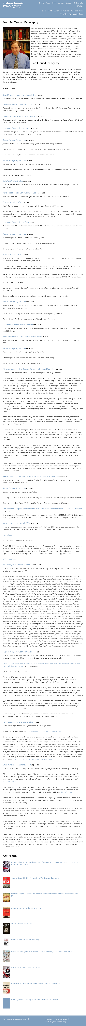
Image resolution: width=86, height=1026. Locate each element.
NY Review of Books (10, 559)
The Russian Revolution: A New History (25, 940)
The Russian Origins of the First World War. (26, 908)
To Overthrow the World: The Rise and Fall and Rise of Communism (35, 983)
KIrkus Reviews (66, 792)
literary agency (13, 4)
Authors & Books (77, 11)
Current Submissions (61, 11)
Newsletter (79, 3)
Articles (61, 3)
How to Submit (46, 11)
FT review (78, 663)
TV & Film (63, 14)
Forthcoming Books (76, 14)
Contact (68, 3)
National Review (49, 663)
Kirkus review (69, 663)
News (54, 3)
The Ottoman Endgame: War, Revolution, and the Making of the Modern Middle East (41, 951)
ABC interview (60, 663)
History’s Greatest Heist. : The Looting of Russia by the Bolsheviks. (35, 878)
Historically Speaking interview (13, 666)
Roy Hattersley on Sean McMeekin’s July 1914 (45, 731)
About (48, 3)
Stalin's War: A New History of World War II (26, 967)
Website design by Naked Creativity (55, 1022)
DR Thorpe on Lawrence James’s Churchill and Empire (33, 759)
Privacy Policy (49, 1019)
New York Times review (11, 663)
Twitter (80, 6)
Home (41, 3)
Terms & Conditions (61, 1019)
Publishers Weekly (9, 781)
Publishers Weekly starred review (31, 663)
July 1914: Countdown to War (21, 924)
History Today (8, 535)
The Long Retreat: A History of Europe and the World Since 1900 (34, 999)
